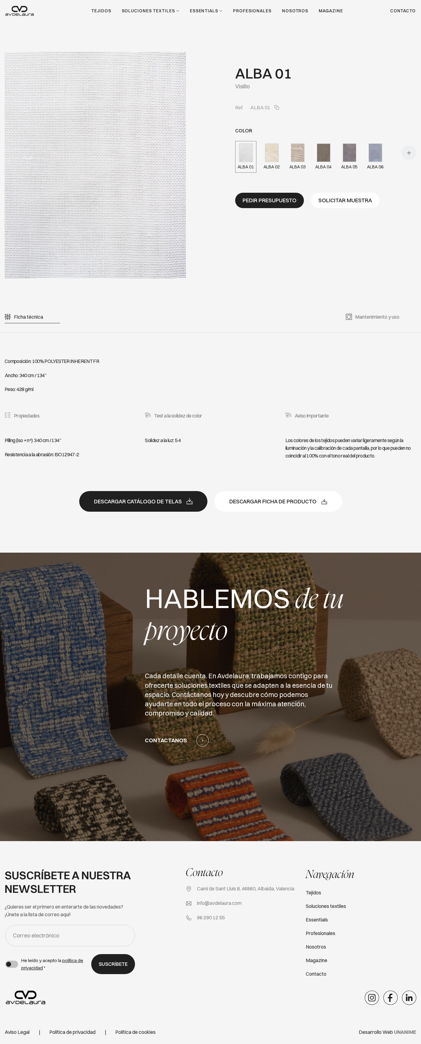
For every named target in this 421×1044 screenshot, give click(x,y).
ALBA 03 (297, 167)
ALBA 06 (375, 167)
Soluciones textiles (148, 11)
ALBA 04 (323, 167)
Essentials (204, 11)
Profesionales (252, 11)
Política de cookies (135, 1032)
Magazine (331, 11)
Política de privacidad (72, 1032)
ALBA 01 (246, 167)
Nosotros (295, 11)
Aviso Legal (17, 1032)
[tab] (28, 317)
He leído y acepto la (52, 964)
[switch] (11, 964)
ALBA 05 (349, 167)
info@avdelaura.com (219, 903)
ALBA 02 (272, 167)
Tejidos (101, 11)
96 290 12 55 (211, 917)
